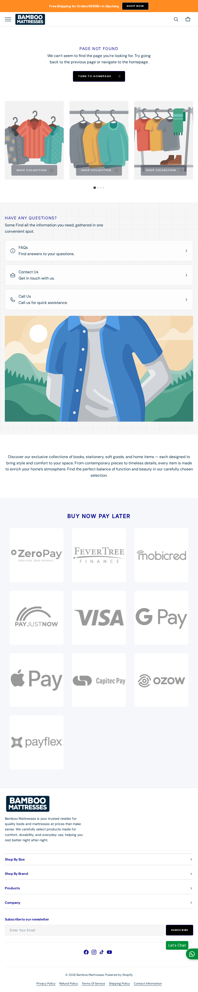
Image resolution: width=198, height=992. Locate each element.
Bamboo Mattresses (90, 975)
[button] (176, 19)
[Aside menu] (9, 19)
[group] (34, 140)
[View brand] (37, 618)
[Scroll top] (192, 986)
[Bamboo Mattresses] (30, 19)
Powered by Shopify (119, 975)
